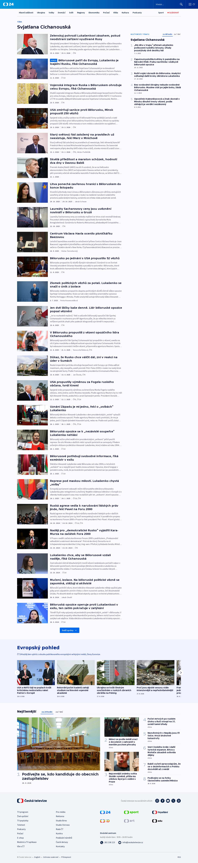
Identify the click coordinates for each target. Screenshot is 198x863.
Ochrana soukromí (50, 857)
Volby (51, 12)
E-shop (20, 837)
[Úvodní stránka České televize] (32, 801)
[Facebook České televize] (162, 801)
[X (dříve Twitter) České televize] (173, 801)
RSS (179, 857)
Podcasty (137, 12)
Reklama (60, 816)
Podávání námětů (64, 837)
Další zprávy (67, 630)
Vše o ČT (21, 846)
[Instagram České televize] (157, 801)
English (37, 857)
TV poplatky (22, 820)
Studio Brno (61, 820)
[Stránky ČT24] (105, 812)
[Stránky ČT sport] (131, 812)
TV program (22, 812)
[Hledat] (181, 4)
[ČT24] (8, 4)
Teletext (21, 824)
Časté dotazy (62, 842)
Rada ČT (59, 829)
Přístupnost (66, 857)
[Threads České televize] (179, 801)
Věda (115, 12)
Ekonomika (94, 12)
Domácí (61, 12)
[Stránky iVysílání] (160, 812)
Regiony (81, 12)
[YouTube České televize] (168, 801)
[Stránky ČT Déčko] (105, 820)
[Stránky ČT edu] (157, 820)
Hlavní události (26, 12)
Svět (71, 12)
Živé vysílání (22, 816)
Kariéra (59, 833)
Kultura (125, 12)
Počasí (106, 12)
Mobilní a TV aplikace (27, 842)
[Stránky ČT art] (129, 820)
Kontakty (60, 846)
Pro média (60, 812)
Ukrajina (41, 12)
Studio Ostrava (63, 824)
